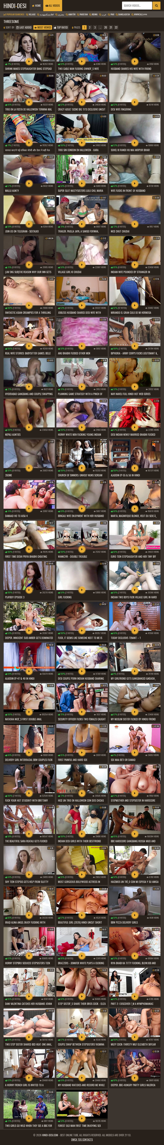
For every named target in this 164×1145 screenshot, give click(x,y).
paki (112, 14)
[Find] (156, 6)
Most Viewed (44, 27)
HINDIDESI (15, 5)
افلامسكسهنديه (46, 14)
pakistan (83, 14)
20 (105, 27)
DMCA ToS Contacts (82, 1139)
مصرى (60, 14)
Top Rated (62, 27)
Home (37, 5)
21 (111, 27)
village (32, 14)
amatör (71, 14)
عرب (103, 14)
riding (94, 14)
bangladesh (124, 14)
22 (116, 27)
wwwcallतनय (140, 14)
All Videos (54, 5)
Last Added (25, 27)
